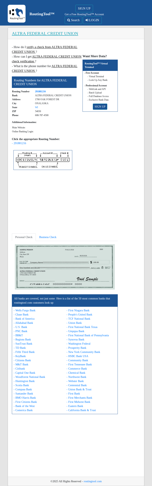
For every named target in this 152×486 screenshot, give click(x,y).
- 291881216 (19, 143)
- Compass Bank (23, 389)
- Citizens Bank (22, 360)
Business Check (47, 237)
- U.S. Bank (20, 327)
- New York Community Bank (83, 352)
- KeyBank (20, 356)
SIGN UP (84, 8)
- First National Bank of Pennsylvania (87, 335)
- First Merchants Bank (79, 397)
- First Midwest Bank (78, 401)
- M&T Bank (21, 364)
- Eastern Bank (74, 406)
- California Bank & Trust (81, 410)
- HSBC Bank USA (77, 356)
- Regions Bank (22, 339)
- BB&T (18, 335)
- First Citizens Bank (25, 401)
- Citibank (19, 368)
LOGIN (93, 20)
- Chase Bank (21, 314)
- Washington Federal (78, 343)
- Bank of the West (24, 406)
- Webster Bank (75, 381)
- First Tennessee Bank (79, 364)
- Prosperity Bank (76, 347)
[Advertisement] (65, 202)
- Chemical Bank (75, 372)
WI (36, 107)
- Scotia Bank (21, 385)
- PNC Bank (20, 331)
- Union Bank (74, 322)
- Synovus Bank (75, 339)
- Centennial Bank (76, 385)
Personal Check (23, 237)
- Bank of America (24, 318)
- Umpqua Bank (75, 331)
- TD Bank (20, 347)
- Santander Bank (23, 393)
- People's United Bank (79, 314)
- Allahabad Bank (23, 322)
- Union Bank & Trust (78, 389)
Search (75, 20)
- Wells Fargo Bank (24, 310)
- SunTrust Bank (23, 343)
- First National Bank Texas (81, 327)
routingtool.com (93, 481)
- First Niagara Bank (77, 310)
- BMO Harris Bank (25, 397)
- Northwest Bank (76, 376)
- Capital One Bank (24, 372)
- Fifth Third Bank (24, 352)
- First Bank (73, 393)
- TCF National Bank (78, 318)
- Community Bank (77, 360)
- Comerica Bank (23, 410)
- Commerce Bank (76, 368)
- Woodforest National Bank (29, 376)
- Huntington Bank (24, 381)
